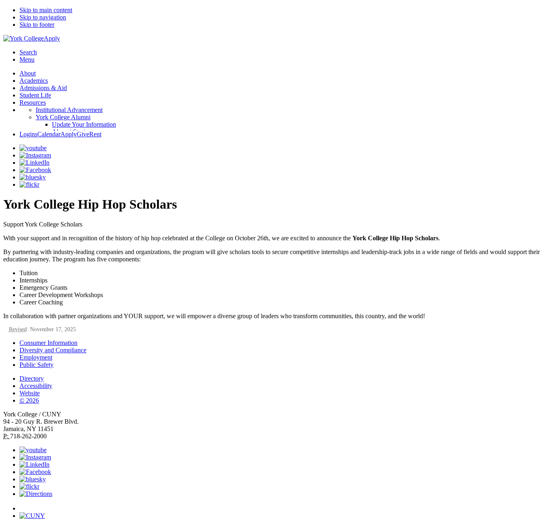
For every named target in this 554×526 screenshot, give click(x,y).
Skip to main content (45, 9)
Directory (31, 378)
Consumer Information (48, 342)
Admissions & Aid (43, 87)
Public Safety (36, 364)
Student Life (35, 95)
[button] (285, 505)
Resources (32, 102)
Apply (52, 38)
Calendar (48, 134)
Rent (95, 134)
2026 (29, 400)
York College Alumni (63, 117)
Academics (33, 80)
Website (29, 393)
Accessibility (35, 385)
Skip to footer (36, 24)
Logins (28, 134)
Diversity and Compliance (52, 350)
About (27, 73)
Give (83, 134)
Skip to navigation (42, 17)
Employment (35, 357)
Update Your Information (84, 124)
